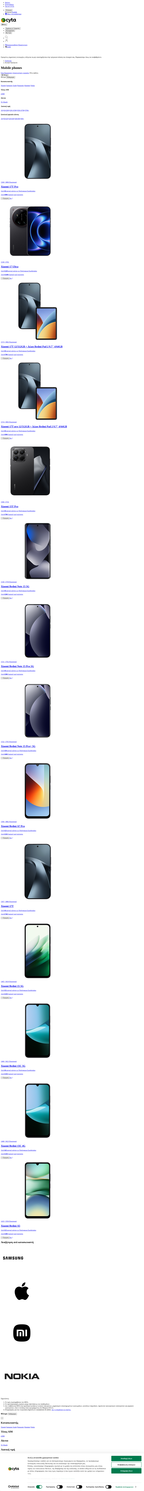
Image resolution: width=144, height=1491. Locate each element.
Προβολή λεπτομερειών (124, 1487)
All (2, 110)
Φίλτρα (5, 75)
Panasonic (20, 85)
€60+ (22, 119)
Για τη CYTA (9, 6)
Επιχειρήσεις (9, 4)
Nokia (33, 85)
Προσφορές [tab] (8, 73)
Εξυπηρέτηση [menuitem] (10, 30)
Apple (15, 85)
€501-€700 (20, 110)
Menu (4, 24)
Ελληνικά (9, 10)
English (14, 12)
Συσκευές (8, 61)
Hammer (27, 85)
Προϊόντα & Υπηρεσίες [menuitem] (13, 28)
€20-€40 (11, 119)
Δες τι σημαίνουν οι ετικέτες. (61, 1410)
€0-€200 (6, 110)
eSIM (3, 94)
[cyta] (9, 22)
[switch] (60, 1486)
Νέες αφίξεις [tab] (34, 73)
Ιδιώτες (7, 2)
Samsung (9, 85)
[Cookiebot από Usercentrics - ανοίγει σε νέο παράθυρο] (13, 1486)
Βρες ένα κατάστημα (14, 14)
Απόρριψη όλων (126, 1471)
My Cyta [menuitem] (8, 33)
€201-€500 (13, 110)
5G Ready (4, 102)
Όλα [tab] (2, 73)
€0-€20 (5, 119)
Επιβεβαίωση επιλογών (126, 1465)
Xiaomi (3, 85)
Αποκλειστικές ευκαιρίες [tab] (20, 73)
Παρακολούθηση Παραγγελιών (16, 45)
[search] (6, 38)
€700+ (27, 110)
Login (9, 47)
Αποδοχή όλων (126, 1458)
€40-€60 (17, 119)
